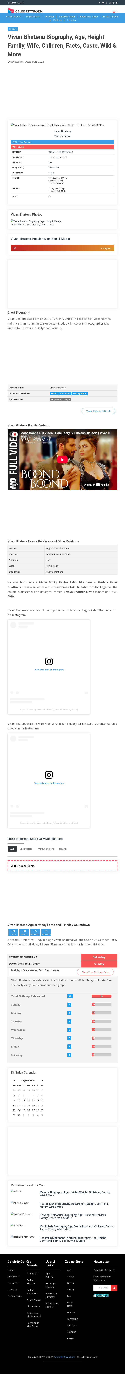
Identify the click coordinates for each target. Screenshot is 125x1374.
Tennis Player (33, 16)
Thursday (17, 1038)
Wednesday (18, 1029)
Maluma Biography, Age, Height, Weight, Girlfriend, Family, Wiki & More (75, 1194)
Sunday (15, 1004)
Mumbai (51, 157)
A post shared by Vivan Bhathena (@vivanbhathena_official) (49, 709)
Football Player (111, 16)
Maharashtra (61, 157)
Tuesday (16, 1021)
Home (11, 1269)
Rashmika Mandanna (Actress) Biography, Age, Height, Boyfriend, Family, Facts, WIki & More (73, 1239)
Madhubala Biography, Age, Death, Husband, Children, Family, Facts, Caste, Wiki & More (77, 1228)
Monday (16, 1013)
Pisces (70, 1338)
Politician (57, 19)
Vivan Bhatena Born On (23, 956)
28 (49, 152)
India (50, 162)
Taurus (70, 1276)
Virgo (70, 1302)
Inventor (71, 19)
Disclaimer (13, 1276)
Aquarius (71, 1331)
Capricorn (72, 1325)
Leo (69, 1295)
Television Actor (62, 136)
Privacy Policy (15, 1295)
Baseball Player (67, 16)
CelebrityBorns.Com (64, 1356)
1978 (60, 152)
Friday (15, 1046)
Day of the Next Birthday (24, 963)
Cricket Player (13, 16)
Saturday (68, 152)
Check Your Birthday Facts (95, 972)
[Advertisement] (62, 91)
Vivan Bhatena (62, 131)
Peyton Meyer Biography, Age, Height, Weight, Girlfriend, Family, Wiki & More (74, 1205)
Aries (69, 1269)
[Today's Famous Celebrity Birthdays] (25, 10)
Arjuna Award (34, 1299)
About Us (12, 1289)
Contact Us (13, 1282)
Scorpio (51, 172)
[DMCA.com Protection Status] (101, 1295)
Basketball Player (89, 16)
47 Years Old (53, 167)
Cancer (70, 1289)
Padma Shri (32, 1273)
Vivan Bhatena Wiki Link (98, 410)
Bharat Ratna (33, 1306)
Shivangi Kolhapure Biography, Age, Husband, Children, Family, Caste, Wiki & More (73, 1216)
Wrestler (49, 16)
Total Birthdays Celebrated (28, 996)
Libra (69, 1305)
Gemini (70, 1282)
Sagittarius (72, 1318)
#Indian (12, 28)
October (53, 152)
